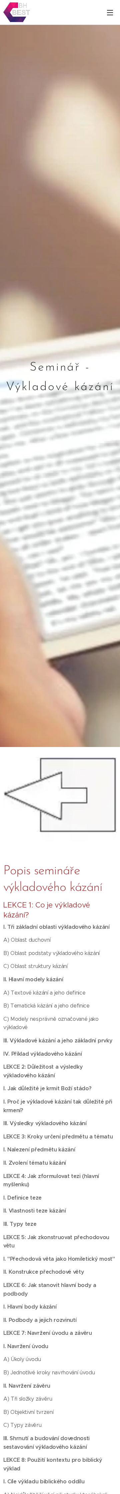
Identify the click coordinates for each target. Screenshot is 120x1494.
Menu (110, 12)
